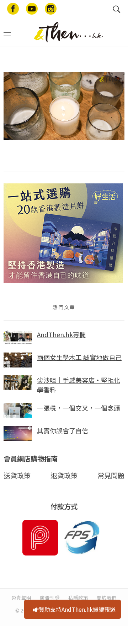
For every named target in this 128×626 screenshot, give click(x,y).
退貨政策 (64, 475)
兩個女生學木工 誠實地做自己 (79, 357)
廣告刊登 (50, 597)
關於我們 (107, 597)
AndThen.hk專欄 (61, 334)
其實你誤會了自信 (62, 430)
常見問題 (110, 475)
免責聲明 (21, 597)
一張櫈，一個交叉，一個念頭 (78, 407)
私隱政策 (78, 597)
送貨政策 (17, 475)
